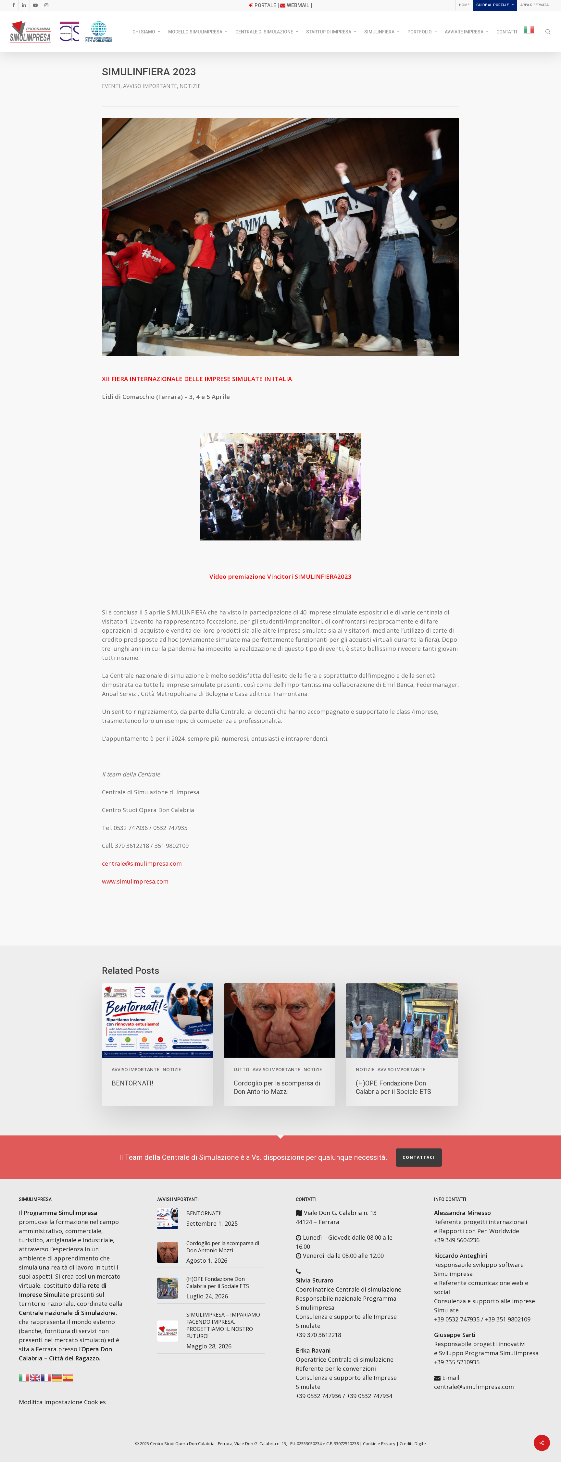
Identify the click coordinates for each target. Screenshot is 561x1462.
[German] (57, 1379)
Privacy (388, 1443)
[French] (46, 1379)
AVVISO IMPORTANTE (150, 86)
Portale (265, 5)
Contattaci (419, 1157)
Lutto (241, 1069)
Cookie (370, 1443)
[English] (35, 1379)
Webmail (298, 5)
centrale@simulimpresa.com (142, 863)
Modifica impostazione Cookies (62, 1402)
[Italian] (529, 32)
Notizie (190, 86)
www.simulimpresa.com (135, 881)
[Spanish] (68, 1379)
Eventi (111, 86)
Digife (420, 1443)
